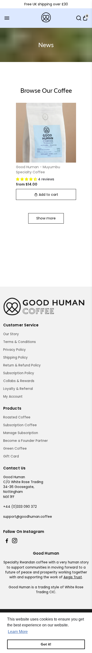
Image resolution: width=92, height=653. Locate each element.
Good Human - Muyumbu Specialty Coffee (38, 170)
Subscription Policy (18, 373)
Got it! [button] (46, 644)
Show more (46, 218)
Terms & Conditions (19, 342)
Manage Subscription (20, 433)
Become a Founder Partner (25, 440)
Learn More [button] (18, 632)
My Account (13, 396)
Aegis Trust (73, 577)
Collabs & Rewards (18, 381)
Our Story (11, 334)
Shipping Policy (15, 357)
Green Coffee (15, 448)
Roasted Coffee (16, 417)
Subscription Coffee (20, 425)
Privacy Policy (14, 349)
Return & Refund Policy (22, 365)
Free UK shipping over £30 (46, 4)
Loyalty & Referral (18, 388)
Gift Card (11, 456)
